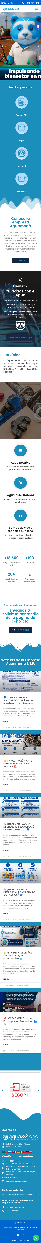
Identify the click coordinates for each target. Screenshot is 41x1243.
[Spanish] (30, 1151)
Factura (21, 191)
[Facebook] (18, 1235)
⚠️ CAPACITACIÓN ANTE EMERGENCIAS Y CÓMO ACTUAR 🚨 (17, 763)
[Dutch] (9, 1151)
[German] (18, 1151)
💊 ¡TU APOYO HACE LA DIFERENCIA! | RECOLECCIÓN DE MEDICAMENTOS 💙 (19, 826)
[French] (15, 1151)
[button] (38, 26)
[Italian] (21, 1151)
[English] (12, 1151)
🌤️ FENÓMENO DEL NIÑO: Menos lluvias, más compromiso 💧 (17, 955)
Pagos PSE (22, 115)
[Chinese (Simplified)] (6, 1151)
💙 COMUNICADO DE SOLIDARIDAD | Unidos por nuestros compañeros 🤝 (18, 700)
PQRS (22, 140)
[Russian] (27, 1151)
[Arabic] (3, 1151)
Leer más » (6, 721)
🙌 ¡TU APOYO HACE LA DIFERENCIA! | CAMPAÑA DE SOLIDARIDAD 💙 (19, 892)
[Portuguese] (24, 1151)
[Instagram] (23, 1235)
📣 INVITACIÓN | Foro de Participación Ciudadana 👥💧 (20, 1021)
